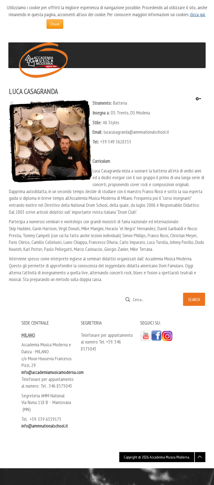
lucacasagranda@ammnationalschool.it (136, 132)
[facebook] (156, 335)
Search (194, 299)
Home (19, 81)
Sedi (47, 81)
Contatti (150, 81)
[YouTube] (145, 335)
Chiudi (55, 24)
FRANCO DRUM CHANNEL (96, 81)
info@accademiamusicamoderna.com (52, 372)
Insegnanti (62, 81)
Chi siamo (33, 81)
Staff (136, 81)
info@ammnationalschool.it (44, 425)
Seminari (123, 81)
